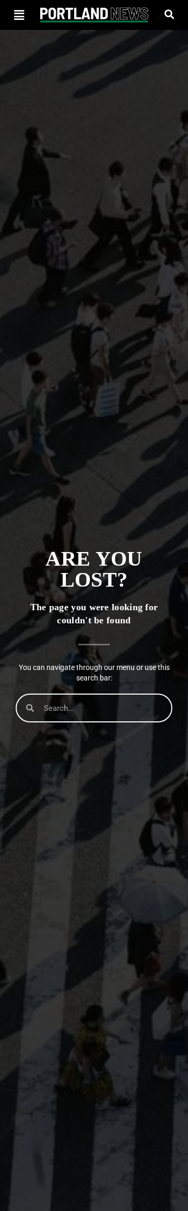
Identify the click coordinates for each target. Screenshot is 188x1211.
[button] (18, 15)
